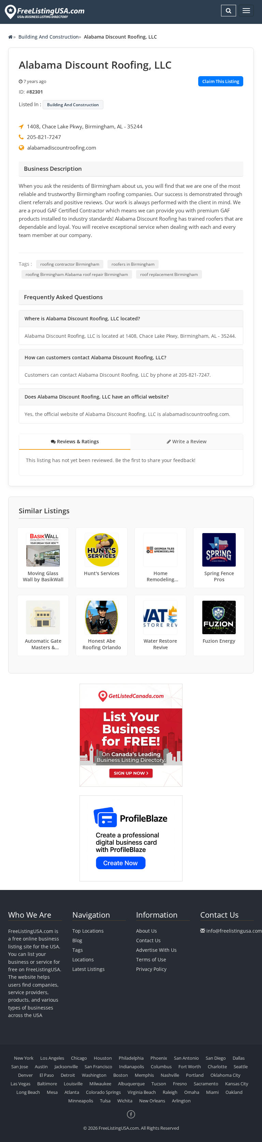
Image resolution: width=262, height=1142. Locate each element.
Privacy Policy (151, 969)
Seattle (241, 1066)
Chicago (79, 1058)
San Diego (216, 1058)
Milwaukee (100, 1084)
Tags (77, 950)
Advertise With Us (156, 950)
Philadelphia (131, 1058)
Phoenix (158, 1058)
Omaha (191, 1092)
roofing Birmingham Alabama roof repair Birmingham (77, 274)
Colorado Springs (103, 1092)
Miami (212, 1092)
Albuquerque (131, 1084)
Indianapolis (131, 1066)
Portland (195, 1075)
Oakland (234, 1092)
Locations (83, 959)
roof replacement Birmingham (169, 274)
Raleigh (170, 1092)
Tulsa (105, 1101)
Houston (103, 1058)
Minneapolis (80, 1101)
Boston (120, 1075)
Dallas (239, 1058)
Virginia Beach (142, 1092)
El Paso (47, 1075)
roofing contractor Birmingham (69, 264)
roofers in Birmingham (133, 264)
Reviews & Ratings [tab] (77, 441)
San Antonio (186, 1058)
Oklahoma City (225, 1075)
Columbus (161, 1066)
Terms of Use (151, 959)
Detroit (68, 1075)
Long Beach (28, 1092)
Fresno (180, 1084)
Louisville (73, 1084)
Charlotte (217, 1066)
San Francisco (98, 1066)
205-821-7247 (44, 137)
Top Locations (88, 931)
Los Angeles (52, 1058)
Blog (77, 940)
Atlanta (71, 1092)
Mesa (52, 1092)
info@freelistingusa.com (234, 931)
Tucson (158, 1084)
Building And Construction (48, 36)
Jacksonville (66, 1066)
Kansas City (236, 1084)
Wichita (124, 1101)
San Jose (19, 1066)
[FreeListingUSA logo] (44, 12)
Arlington (181, 1101)
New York (23, 1058)
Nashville (170, 1075)
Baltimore (47, 1084)
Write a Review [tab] (188, 441)
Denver (25, 1075)
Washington (94, 1075)
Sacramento (206, 1084)
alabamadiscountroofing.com (61, 147)
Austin (41, 1066)
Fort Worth (189, 1066)
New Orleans (152, 1101)
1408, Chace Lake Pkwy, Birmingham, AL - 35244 (85, 126)
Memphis (144, 1075)
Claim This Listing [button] (220, 81)
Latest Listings (88, 969)
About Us (146, 931)
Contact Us (148, 940)
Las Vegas (20, 1084)
